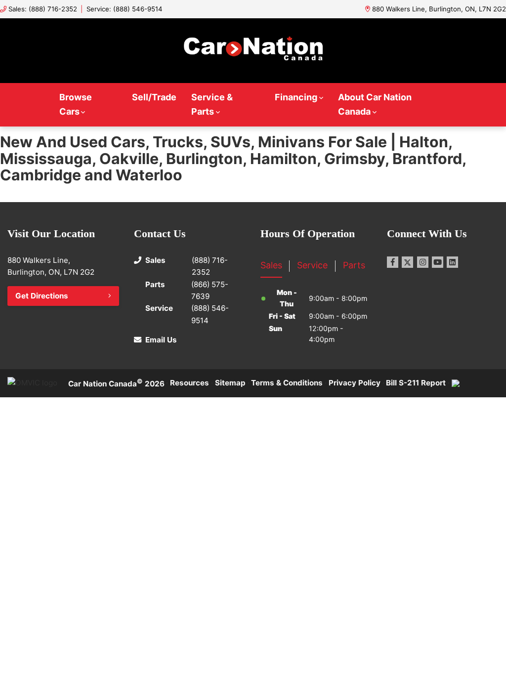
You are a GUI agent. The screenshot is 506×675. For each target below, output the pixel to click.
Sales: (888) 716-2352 (42, 9)
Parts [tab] (354, 265)
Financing (296, 97)
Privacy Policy (354, 382)
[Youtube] (437, 262)
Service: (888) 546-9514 (124, 9)
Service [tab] (312, 265)
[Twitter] (407, 262)
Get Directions (41, 295)
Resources (189, 382)
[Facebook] (392, 262)
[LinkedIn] (452, 262)
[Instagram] (422, 262)
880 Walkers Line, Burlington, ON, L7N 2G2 (439, 9)
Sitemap (230, 382)
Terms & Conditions (287, 382)
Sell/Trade (154, 97)
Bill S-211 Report (416, 382)
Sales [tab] (271, 265)
